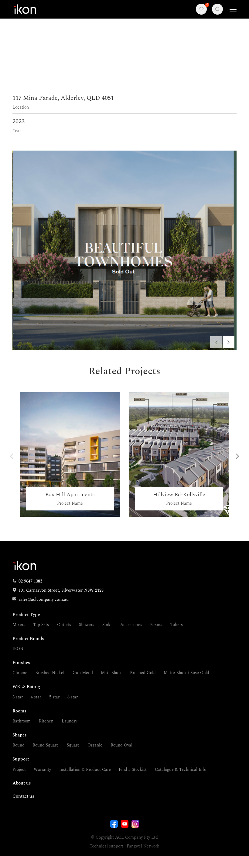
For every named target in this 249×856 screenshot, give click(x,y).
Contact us (23, 796)
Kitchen (46, 721)
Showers (86, 624)
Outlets (64, 624)
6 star (72, 697)
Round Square (45, 745)
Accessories (131, 624)
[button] (229, 342)
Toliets (176, 624)
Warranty (42, 769)
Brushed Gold (143, 673)
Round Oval (121, 745)
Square (73, 745)
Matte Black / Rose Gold (186, 673)
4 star (36, 697)
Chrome (19, 673)
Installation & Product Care (85, 769)
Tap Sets (41, 624)
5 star (54, 697)
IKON (17, 648)
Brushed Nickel (49, 673)
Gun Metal (83, 673)
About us (21, 783)
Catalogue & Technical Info (180, 769)
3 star (17, 697)
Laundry (69, 721)
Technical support (106, 846)
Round (18, 745)
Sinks (107, 624)
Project (19, 769)
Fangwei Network (143, 846)
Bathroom (21, 721)
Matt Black (111, 673)
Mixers (18, 624)
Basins (156, 624)
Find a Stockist (133, 769)
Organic (94, 745)
